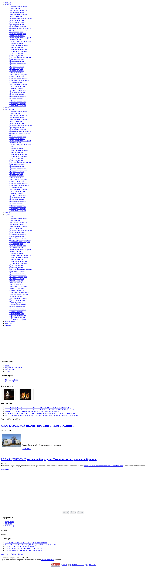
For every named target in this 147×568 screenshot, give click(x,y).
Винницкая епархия (16, 16)
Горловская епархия (16, 24)
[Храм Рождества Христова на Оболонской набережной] (25, 399)
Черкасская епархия (16, 100)
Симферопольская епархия (19, 80)
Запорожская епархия (17, 36)
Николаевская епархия (17, 63)
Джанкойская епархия (17, 26)
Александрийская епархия (19, 6)
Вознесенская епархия (17, 22)
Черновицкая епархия (17, 104)
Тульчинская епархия (17, 86)
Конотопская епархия (17, 47)
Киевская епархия (16, 43)
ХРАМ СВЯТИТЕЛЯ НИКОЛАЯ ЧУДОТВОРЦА (23, 550)
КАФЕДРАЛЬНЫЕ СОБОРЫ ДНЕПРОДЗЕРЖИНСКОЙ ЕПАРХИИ (30, 545)
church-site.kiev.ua (47, 560)
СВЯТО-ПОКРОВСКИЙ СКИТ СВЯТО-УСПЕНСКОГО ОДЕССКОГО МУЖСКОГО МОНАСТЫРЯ (43, 415)
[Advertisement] (65, 343)
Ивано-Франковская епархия (20, 38)
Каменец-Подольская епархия (20, 41)
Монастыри (5, 554)
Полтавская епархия (16, 71)
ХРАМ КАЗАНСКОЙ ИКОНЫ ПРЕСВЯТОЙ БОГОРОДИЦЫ (37, 425)
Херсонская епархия (16, 94)
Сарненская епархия (16, 76)
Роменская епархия (16, 288)
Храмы (20, 554)
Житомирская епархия (17, 34)
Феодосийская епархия (17, 90)
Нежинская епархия (16, 61)
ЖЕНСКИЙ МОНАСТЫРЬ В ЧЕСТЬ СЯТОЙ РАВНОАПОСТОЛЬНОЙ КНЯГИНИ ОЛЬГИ (39, 410)
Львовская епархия (16, 55)
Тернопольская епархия (18, 84)
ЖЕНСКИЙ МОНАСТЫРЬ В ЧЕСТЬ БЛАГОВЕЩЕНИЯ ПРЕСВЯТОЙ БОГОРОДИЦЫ (38, 408)
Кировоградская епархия (18, 45)
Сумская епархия (15, 82)
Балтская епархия (15, 8)
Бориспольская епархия (18, 14)
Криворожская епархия (18, 51)
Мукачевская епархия (17, 59)
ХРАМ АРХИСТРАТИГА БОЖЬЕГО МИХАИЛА (23, 548)
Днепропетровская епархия (19, 30)
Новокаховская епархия (18, 65)
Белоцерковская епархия (18, 10)
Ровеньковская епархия (18, 74)
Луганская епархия (16, 53)
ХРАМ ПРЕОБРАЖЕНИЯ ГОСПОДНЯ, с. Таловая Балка (26, 543)
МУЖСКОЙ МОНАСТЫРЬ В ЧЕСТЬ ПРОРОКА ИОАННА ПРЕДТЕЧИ (32, 411)
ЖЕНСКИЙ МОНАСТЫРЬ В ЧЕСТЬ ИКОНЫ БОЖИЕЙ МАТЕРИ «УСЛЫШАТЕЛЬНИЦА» (40, 413)
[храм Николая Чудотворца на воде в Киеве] (9, 399)
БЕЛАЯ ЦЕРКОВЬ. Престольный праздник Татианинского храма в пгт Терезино (49, 459)
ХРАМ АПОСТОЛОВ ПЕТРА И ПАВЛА (20, 546)
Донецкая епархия (16, 32)
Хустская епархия (15, 98)
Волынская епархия (16, 20)
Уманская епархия (16, 88)
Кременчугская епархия (18, 49)
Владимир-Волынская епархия (20, 18)
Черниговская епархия (17, 102)
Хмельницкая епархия (17, 96)
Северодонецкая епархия (18, 78)
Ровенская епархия (16, 73)
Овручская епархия (16, 67)
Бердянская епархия (16, 12)
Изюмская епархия (16, 40)
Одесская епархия (16, 69)
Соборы (13, 554)
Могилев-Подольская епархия (20, 57)
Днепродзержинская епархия (20, 28)
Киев (11, 146)
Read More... (26, 449)
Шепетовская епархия (17, 106)
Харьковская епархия (17, 92)
